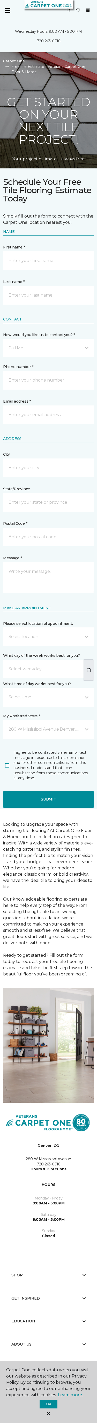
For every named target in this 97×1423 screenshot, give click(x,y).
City (6, 454)
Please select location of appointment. (38, 623)
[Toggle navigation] (7, 10)
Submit (48, 799)
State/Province (16, 489)
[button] (68, 10)
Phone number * (18, 367)
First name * (14, 247)
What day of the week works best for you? (41, 655)
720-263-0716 (48, 41)
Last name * (14, 282)
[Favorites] (78, 10)
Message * (12, 558)
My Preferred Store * (21, 716)
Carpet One (14, 61)
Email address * (17, 401)
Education (23, 1321)
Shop (17, 1275)
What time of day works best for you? (37, 684)
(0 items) (88, 10)
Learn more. (70, 1394)
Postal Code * (15, 523)
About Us (21, 1344)
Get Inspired (25, 1298)
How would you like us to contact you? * (39, 335)
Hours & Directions (48, 1169)
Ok (48, 1404)
